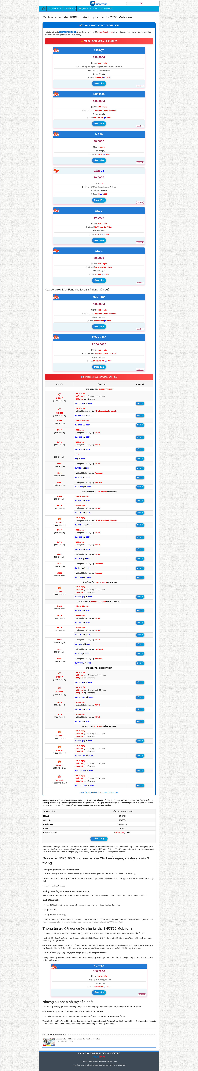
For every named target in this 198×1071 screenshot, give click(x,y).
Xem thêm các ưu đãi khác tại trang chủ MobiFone (99, 792)
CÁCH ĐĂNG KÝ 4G (54, 9)
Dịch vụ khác (82, 9)
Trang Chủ (43, 8)
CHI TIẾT (139, 86)
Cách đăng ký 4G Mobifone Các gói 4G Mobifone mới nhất (78, 1039)
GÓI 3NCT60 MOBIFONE (122, 811)
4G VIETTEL (94, 9)
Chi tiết (139, 202)
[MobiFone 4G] (99, 3)
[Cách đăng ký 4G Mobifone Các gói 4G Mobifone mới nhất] (49, 1042)
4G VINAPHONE (107, 9)
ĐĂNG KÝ (98, 83)
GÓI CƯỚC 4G (69, 9)
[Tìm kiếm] (141, 3)
